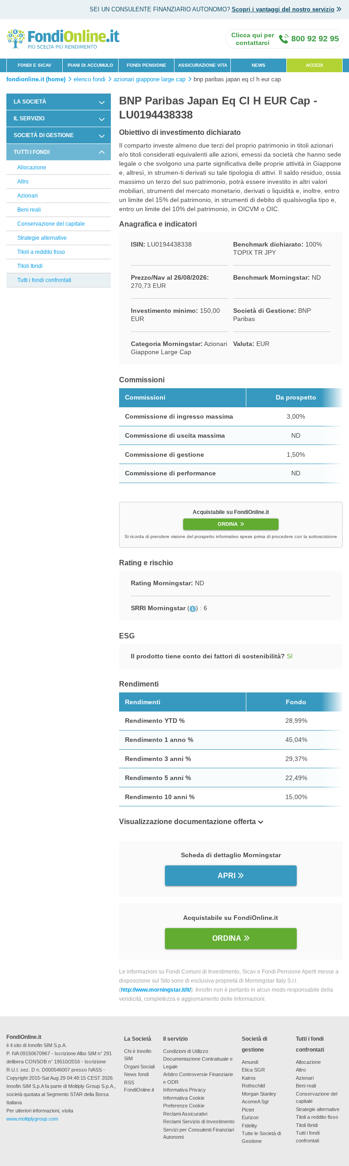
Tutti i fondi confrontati (44, 280)
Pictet (248, 1109)
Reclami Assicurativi (185, 1114)
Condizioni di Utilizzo (185, 1051)
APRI (226, 875)
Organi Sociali (139, 1066)
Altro (23, 181)
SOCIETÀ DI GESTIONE (44, 135)
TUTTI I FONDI (32, 152)
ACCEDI (314, 65)
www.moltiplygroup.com (32, 1119)
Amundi (250, 1062)
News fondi (136, 1074)
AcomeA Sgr (255, 1101)
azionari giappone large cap (149, 79)
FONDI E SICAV (34, 65)
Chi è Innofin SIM (137, 1055)
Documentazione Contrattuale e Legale (198, 1062)
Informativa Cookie (183, 1098)
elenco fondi (89, 79)
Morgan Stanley (259, 1094)
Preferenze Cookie (183, 1105)
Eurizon (250, 1117)
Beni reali (29, 210)
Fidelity (249, 1125)
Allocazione (31, 167)
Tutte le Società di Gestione (261, 1137)
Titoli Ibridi (30, 266)
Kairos (249, 1078)
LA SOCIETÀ (30, 102)
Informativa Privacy (184, 1089)
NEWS (258, 65)
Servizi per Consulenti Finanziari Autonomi (198, 1133)
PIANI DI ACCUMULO (90, 65)
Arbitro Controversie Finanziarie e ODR (198, 1078)
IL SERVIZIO (29, 118)
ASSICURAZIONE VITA (202, 65)
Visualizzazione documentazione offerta (187, 821)
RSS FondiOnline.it (139, 1086)
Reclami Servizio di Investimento (198, 1121)
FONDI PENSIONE (146, 65)
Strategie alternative (42, 238)
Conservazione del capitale (51, 224)
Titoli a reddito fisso (41, 252)
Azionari (27, 196)
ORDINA (228, 524)
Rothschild (253, 1085)
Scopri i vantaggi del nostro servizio (283, 9)
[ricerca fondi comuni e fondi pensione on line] (63, 38)
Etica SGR (253, 1069)
